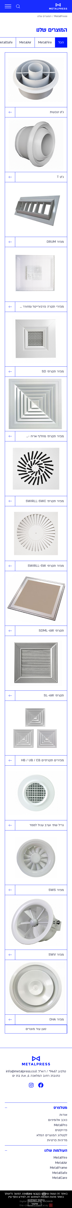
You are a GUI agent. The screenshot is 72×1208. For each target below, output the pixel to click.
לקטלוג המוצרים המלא (52, 1135)
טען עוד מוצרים (36, 1029)
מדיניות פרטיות (57, 1140)
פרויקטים (61, 1130)
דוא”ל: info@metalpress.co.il (26, 1071)
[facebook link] (41, 1085)
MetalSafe (59, 1173)
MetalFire (60, 1157)
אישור (34, 1204)
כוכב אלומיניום (57, 1120)
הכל (61, 42)
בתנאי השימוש (36, 1200)
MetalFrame (58, 1168)
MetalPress (60, 16)
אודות (63, 1115)
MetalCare (59, 1178)
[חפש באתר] (18, 6)
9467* (53, 1071)
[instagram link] (31, 1085)
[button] (8, 6)
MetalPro (60, 1125)
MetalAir (61, 1163)
